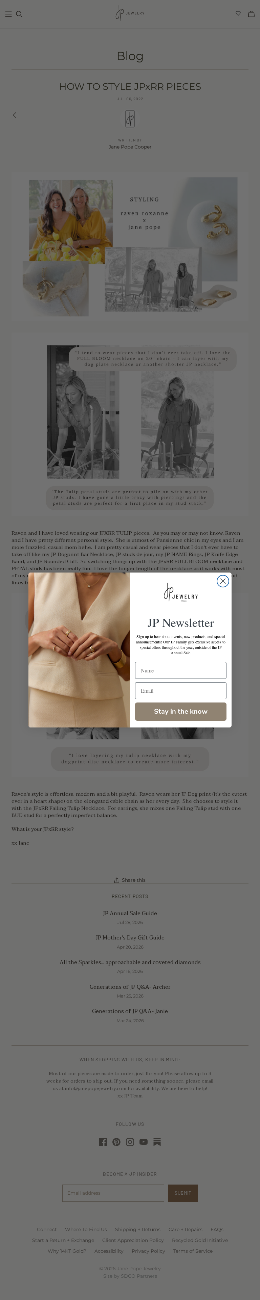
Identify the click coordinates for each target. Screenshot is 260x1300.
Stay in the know (181, 711)
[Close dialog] (223, 581)
